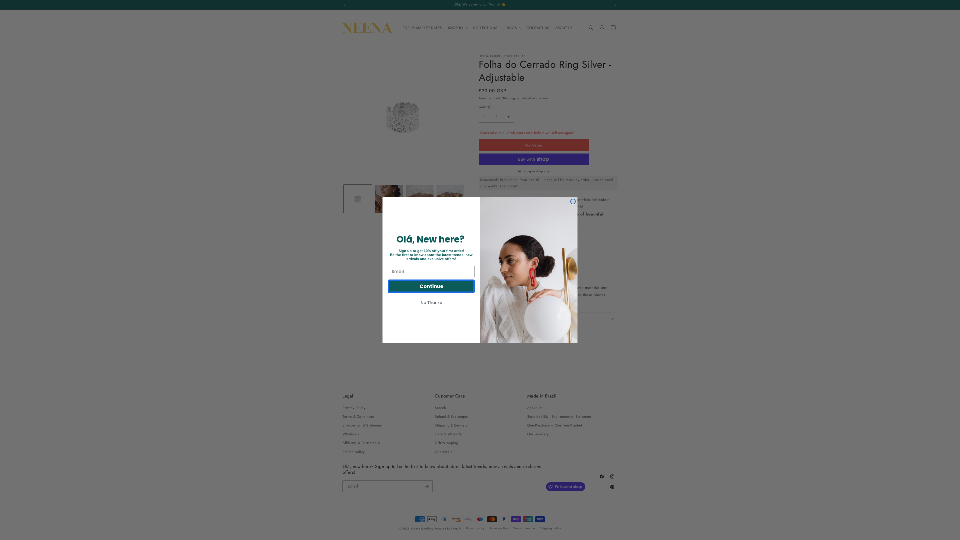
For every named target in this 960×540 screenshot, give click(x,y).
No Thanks (431, 303)
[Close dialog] (573, 201)
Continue (431, 286)
